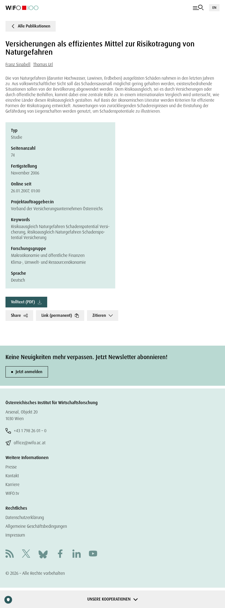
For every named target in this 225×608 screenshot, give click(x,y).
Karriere (12, 484)
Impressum (15, 535)
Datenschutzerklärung (24, 517)
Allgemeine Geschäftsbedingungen (36, 526)
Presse (11, 467)
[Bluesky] (43, 554)
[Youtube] (93, 554)
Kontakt (12, 476)
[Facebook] (60, 554)
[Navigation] (198, 8)
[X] (26, 554)
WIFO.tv (12, 493)
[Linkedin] (76, 554)
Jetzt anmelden (29, 371)
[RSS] (9, 554)
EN (214, 7)
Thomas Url (43, 64)
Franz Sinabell (17, 64)
